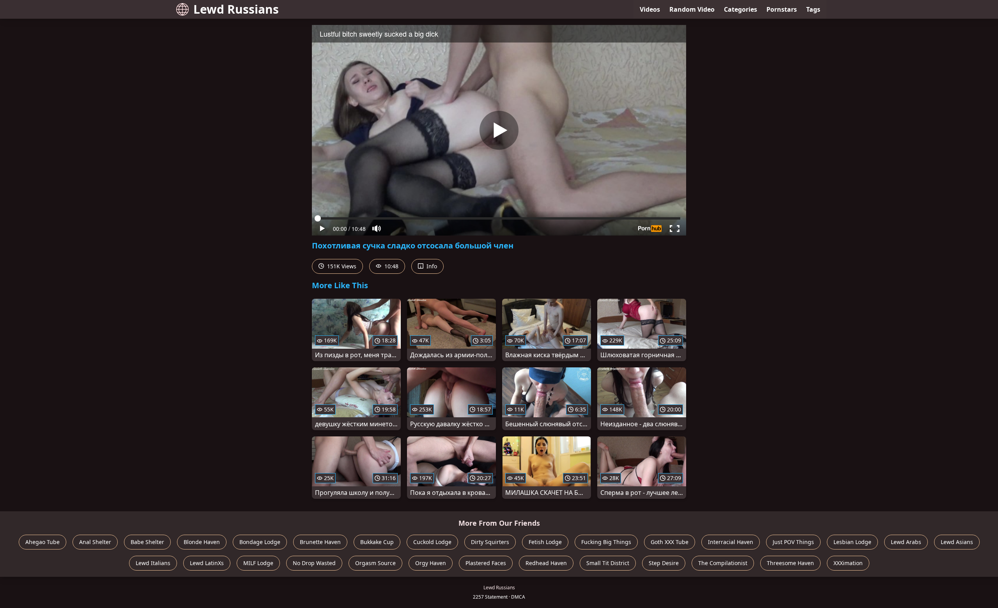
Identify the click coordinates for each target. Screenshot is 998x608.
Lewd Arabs (906, 542)
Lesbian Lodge (852, 542)
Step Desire (664, 563)
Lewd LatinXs (207, 563)
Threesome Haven (790, 563)
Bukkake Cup (377, 542)
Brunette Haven (320, 542)
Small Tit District (607, 563)
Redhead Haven (546, 563)
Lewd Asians (957, 542)
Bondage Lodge (259, 542)
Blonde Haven (202, 542)
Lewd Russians (236, 9)
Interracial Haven (730, 542)
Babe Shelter (147, 542)
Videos (650, 9)
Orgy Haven (430, 563)
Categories (740, 9)
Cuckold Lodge (432, 542)
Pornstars (781, 9)
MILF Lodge (258, 563)
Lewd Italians (153, 563)
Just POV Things (793, 542)
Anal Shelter (95, 542)
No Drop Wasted (314, 563)
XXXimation (848, 563)
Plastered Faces (485, 563)
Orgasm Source (375, 563)
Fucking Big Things (606, 542)
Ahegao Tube (42, 542)
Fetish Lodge (545, 542)
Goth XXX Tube (669, 542)
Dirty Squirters (490, 542)
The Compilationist (722, 563)
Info (431, 266)
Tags (813, 9)
